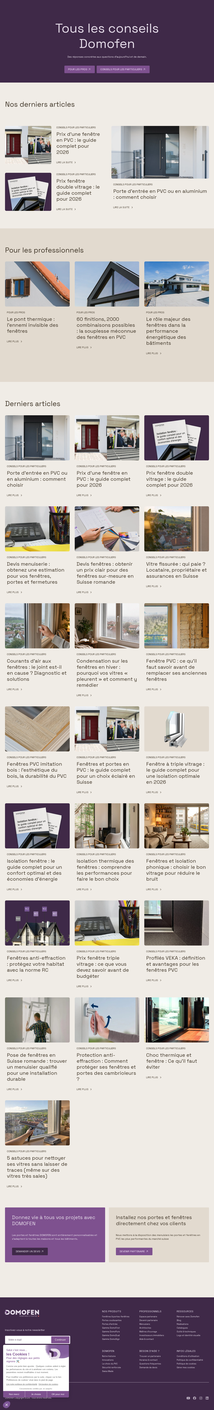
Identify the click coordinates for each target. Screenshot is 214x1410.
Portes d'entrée (109, 1324)
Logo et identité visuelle (188, 1335)
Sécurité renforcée (111, 1367)
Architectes (145, 1328)
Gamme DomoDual (111, 1335)
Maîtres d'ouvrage (148, 1331)
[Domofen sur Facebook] (194, 1398)
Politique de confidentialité (190, 1360)
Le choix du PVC (110, 1363)
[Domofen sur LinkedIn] (207, 1398)
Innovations (108, 1360)
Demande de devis (148, 1367)
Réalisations (182, 1324)
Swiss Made (107, 1371)
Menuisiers (144, 1324)
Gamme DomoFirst (111, 1328)
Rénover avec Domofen (188, 1316)
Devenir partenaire (148, 1320)
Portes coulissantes (112, 1320)
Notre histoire (109, 1356)
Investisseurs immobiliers (151, 1335)
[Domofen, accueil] (22, 1314)
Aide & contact (146, 1339)
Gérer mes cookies (186, 1367)
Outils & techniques (186, 1331)
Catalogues (182, 1328)
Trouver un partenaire (150, 1356)
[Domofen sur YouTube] (188, 1398)
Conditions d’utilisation (188, 1356)
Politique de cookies (186, 1363)
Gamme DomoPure (111, 1331)
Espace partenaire (148, 1316)
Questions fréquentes (150, 1363)
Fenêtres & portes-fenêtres (115, 1316)
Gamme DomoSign (111, 1339)
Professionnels (150, 1311)
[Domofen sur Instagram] (201, 1398)
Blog (179, 1320)
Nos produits (111, 1311)
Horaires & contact (148, 1360)
